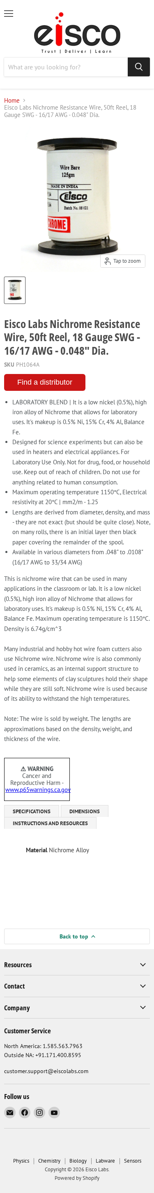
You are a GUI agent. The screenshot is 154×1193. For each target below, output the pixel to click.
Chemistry (49, 1160)
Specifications (32, 811)
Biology (78, 1160)
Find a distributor (44, 382)
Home (12, 100)
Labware (105, 1160)
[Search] (139, 66)
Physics (21, 1160)
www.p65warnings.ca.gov (38, 790)
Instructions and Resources (50, 823)
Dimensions (84, 811)
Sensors (132, 1160)
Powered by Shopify (77, 1178)
